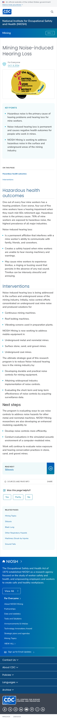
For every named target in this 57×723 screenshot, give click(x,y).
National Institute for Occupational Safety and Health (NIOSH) (27, 22)
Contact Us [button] (9, 660)
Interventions (8, 179)
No (28, 497)
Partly (18, 497)
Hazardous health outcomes (15, 174)
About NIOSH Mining (13, 604)
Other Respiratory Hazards (16, 533)
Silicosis (8, 521)
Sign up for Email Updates (19, 651)
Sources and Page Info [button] (18, 481)
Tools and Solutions (12, 618)
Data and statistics (12, 613)
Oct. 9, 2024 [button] (13, 65)
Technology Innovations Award (18, 628)
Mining (6, 33)
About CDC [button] (9, 667)
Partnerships (10, 609)
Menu (49, 33)
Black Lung (9, 527)
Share (49, 481)
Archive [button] (7, 689)
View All (10, 591)
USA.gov (17, 716)
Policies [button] (7, 674)
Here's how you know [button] (11, 4)
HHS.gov (6, 716)
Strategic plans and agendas (17, 633)
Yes (7, 497)
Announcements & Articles (16, 623)
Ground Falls (10, 544)
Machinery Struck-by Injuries (16, 538)
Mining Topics (10, 516)
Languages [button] (9, 682)
